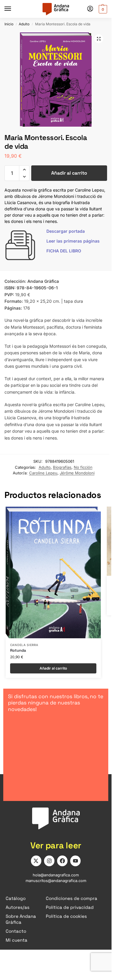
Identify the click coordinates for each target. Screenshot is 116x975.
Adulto (24, 24)
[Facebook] (62, 861)
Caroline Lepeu (43, 473)
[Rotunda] (53, 572)
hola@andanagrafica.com (56, 875)
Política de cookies (66, 916)
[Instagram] (49, 861)
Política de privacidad (70, 907)
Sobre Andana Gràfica (21, 919)
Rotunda (18, 650)
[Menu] (13, 8)
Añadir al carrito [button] (53, 668)
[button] (102, 9)
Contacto (16, 931)
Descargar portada (65, 231)
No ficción (83, 467)
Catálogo (16, 898)
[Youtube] (75, 861)
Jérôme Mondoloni (77, 473)
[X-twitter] (36, 861)
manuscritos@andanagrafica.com (56, 880)
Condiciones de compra (71, 898)
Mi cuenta (16, 940)
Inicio (8, 24)
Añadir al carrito (69, 173)
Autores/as (17, 907)
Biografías (62, 467)
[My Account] (90, 9)
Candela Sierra (24, 645)
